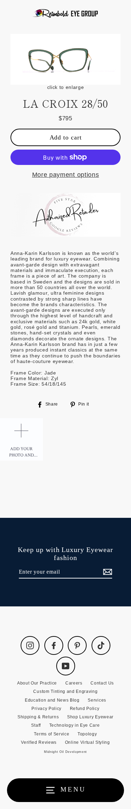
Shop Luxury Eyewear (90, 717)
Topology (87, 734)
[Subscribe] (106, 572)
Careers (73, 683)
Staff (36, 725)
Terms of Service (51, 734)
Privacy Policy (46, 708)
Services (97, 700)
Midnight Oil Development (65, 752)
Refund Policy (85, 708)
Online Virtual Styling (87, 742)
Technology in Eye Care (74, 725)
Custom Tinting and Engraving (65, 691)
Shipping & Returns (38, 717)
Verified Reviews (39, 742)
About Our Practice (37, 683)
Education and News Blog (52, 700)
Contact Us (102, 683)
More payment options (65, 174)
